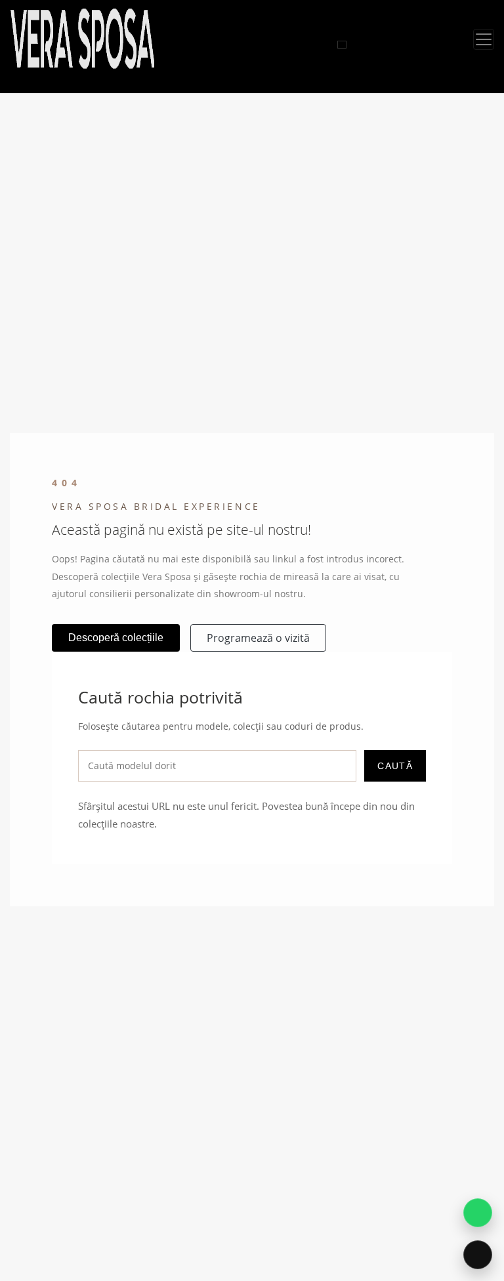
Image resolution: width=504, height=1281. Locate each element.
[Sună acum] (477, 1254)
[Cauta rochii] (341, 45)
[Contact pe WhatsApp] (477, 1212)
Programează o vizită (258, 638)
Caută (394, 766)
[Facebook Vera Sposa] (314, 45)
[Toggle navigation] (483, 39)
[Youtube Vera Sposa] (329, 45)
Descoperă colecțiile (115, 637)
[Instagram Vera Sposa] (299, 45)
